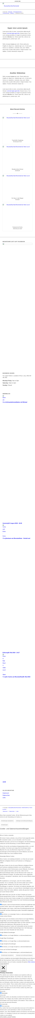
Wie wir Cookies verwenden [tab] (7, 835)
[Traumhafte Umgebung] (17, 127)
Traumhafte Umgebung (17, 140)
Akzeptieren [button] (25, 962)
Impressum (6, 793)
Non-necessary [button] (3, 1004)
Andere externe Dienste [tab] (6, 916)
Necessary (4, 993)
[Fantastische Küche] (17, 214)
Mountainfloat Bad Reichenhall (14, 807)
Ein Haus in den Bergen (17, 198)
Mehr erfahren (31, 962)
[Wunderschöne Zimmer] (17, 156)
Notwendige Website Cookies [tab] (7, 856)
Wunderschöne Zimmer (17, 169)
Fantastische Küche (17, 227)
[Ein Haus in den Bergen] (17, 185)
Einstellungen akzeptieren (7, 820)
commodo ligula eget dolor (13, 33)
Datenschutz (6, 795)
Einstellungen (4, 824)
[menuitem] (5, 811)
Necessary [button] (2, 991)
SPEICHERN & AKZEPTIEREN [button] (8, 1017)
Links (4, 797)
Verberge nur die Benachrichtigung (24, 820)
